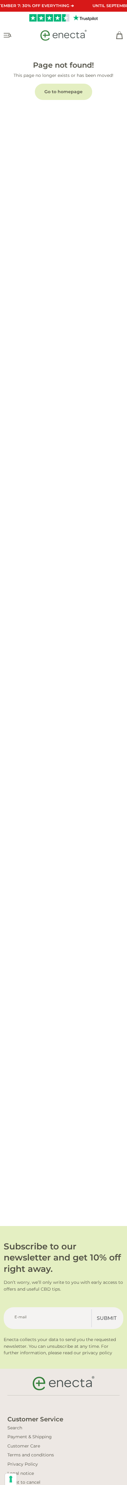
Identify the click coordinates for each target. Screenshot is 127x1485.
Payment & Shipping (29, 1436)
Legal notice (20, 1473)
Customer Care (23, 1446)
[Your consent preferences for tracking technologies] (11, 1479)
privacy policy (97, 1353)
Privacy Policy (22, 1464)
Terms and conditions (30, 1455)
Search (14, 1428)
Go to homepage (63, 91)
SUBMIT (107, 1318)
